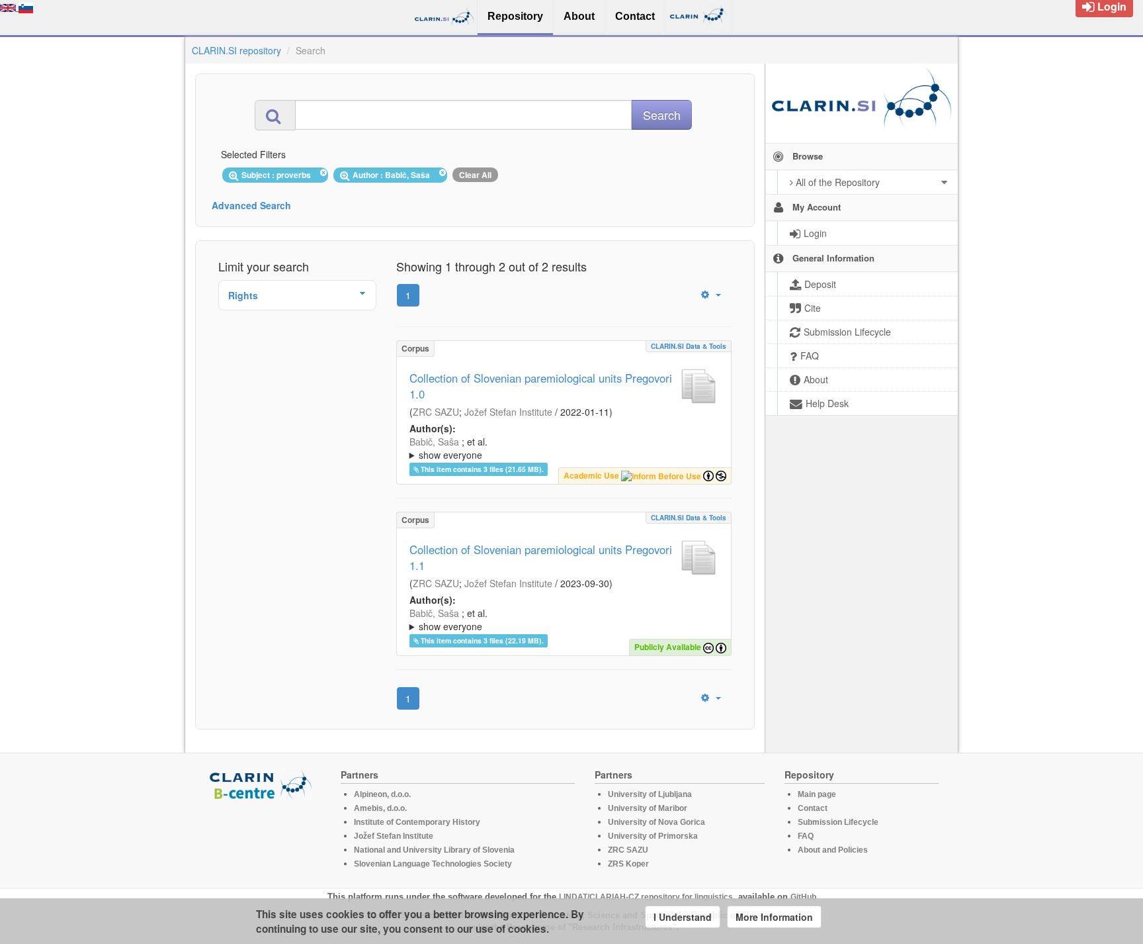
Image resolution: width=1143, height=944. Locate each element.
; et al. (448, 448)
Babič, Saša (434, 441)
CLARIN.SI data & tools (688, 346)
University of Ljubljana (650, 794)
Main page (817, 794)
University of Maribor (647, 808)
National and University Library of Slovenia (434, 850)
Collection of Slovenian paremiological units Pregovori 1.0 (540, 386)
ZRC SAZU (436, 411)
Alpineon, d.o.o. (382, 794)
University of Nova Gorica (656, 822)
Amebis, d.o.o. (380, 808)
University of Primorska (653, 836)
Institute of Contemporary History (417, 822)
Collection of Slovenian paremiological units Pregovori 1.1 (540, 557)
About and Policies (833, 850)
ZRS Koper (628, 864)
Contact (812, 808)
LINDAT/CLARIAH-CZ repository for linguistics (646, 897)
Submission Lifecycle (838, 822)
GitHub (803, 897)
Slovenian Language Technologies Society (433, 864)
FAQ (806, 836)
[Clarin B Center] (262, 784)
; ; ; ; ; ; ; (554, 448)
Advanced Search (251, 205)
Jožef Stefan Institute (508, 411)
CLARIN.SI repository (236, 50)
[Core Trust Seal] (262, 838)
